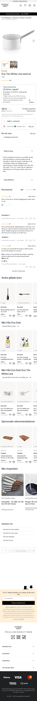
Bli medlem (31, 101)
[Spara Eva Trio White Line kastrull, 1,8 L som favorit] (33, 551)
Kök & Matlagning (6, 18)
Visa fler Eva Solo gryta (10, 533)
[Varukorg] (30, 5)
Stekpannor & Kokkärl (18, 18)
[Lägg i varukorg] (14, 316)
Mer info (31, 126)
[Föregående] (3, 41)
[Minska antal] (3, 551)
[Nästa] (33, 41)
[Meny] (34, 5)
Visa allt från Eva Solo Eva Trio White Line (15, 377)
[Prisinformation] (9, 109)
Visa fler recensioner (18, 271)
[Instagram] (18, 637)
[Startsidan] (5, 5)
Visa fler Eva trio (8, 540)
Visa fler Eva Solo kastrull (11, 529)
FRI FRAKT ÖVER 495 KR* (20, 1)
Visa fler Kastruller (8, 536)
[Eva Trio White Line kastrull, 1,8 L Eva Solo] (18, 40)
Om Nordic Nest (8, 668)
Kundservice (6, 646)
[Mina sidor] (20, 5)
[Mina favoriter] (25, 5)
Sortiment (5, 653)
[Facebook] (13, 637)
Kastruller (28, 18)
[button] (7, 80)
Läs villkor (21, 619)
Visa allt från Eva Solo (9, 326)
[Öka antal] (8, 551)
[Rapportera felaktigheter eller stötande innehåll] (34, 218)
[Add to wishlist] (10, 316)
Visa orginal (20, 218)
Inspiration (6, 661)
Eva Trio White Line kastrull (9, 19)
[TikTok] (24, 637)
